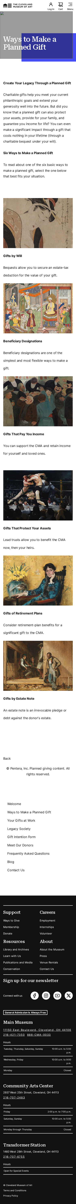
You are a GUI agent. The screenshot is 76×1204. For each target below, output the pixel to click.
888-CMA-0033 (39, 1034)
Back (7, 758)
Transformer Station (24, 1145)
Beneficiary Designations (22, 341)
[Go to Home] (17, 5)
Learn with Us (12, 956)
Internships (47, 927)
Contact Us (15, 870)
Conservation (11, 968)
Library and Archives (16, 949)
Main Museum (18, 1022)
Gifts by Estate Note (18, 698)
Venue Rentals (49, 962)
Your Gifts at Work (21, 820)
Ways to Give (11, 920)
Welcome (14, 804)
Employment (47, 920)
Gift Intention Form (21, 837)
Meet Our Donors (20, 845)
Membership (11, 927)
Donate (7, 933)
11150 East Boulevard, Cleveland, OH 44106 (37, 1029)
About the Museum (52, 949)
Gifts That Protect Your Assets (27, 528)
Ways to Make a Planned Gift (29, 812)
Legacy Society (19, 829)
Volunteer (46, 933)
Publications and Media (17, 962)
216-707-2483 (14, 1097)
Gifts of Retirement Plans (22, 613)
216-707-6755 (14, 1156)
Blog (10, 862)
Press (43, 956)
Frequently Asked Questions (28, 853)
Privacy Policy (10, 1195)
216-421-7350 (14, 1034)
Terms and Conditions (14, 1190)
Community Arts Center (28, 1085)
